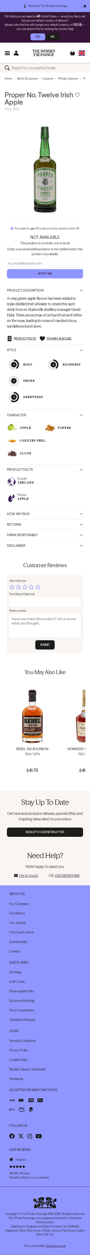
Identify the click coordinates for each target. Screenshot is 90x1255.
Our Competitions (21, 1010)
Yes (37, 36)
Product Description (25, 290)
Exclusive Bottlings (22, 1001)
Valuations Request (22, 1020)
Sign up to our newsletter (45, 832)
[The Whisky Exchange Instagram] (29, 1136)
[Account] (16, 53)
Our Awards (17, 923)
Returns (14, 524)
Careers (14, 951)
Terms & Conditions (22, 1041)
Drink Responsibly (22, 535)
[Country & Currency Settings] (81, 53)
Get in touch (28, 875)
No (53, 36)
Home (8, 78)
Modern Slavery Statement (27, 1069)
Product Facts (20, 470)
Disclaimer (16, 546)
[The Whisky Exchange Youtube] (39, 1136)
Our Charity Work (21, 932)
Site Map (15, 972)
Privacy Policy (18, 1050)
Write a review (17, 610)
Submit (45, 645)
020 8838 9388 (67, 875)
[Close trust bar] (85, 6)
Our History (17, 913)
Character (16, 415)
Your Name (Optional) (22, 594)
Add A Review (17, 581)
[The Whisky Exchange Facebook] (12, 1136)
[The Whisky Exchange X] (21, 1136)
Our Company (19, 904)
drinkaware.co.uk (56, 1246)
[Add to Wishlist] (77, 95)
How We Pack (18, 514)
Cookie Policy (18, 1060)
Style (11, 350)
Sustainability (18, 942)
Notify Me (45, 273)
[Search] (8, 68)
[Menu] (7, 53)
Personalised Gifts (21, 991)
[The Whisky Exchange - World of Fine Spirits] (43, 53)
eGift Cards (16, 982)
